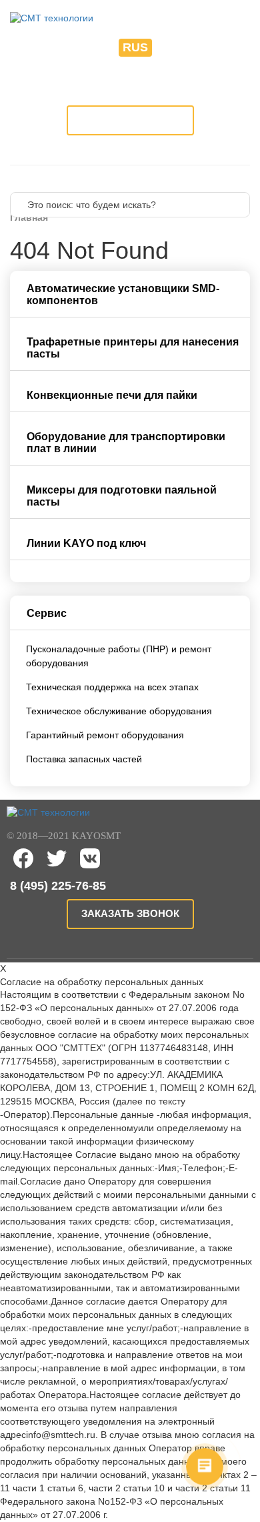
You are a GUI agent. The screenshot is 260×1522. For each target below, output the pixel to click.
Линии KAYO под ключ (86, 543)
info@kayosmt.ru (130, 85)
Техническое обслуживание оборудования (119, 711)
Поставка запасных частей (84, 759)
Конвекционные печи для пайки (112, 395)
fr (168, 47)
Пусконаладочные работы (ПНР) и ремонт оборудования (118, 656)
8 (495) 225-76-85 (130, 73)
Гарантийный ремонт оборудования (105, 735)
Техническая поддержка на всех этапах (112, 687)
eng (98, 47)
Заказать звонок (130, 119)
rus (135, 47)
